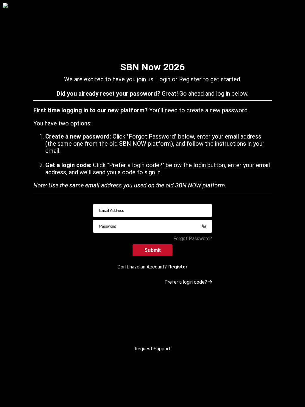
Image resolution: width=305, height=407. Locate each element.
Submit (152, 250)
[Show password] (203, 226)
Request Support (153, 349)
